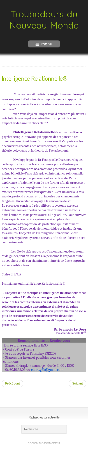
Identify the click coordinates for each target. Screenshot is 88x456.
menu (46, 44)
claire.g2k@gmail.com (47, 370)
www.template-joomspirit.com (44, 443)
